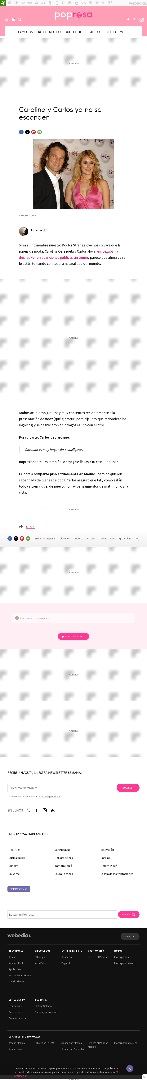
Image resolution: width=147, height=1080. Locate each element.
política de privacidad (49, 796)
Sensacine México (71, 1043)
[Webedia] (19, 935)
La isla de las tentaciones (116, 874)
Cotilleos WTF (115, 32)
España (51, 538)
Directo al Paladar (98, 957)
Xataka (12, 957)
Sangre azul (62, 850)
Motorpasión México (125, 1043)
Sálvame (14, 874)
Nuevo (13, 19)
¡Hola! (30, 527)
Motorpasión (121, 957)
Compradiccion (17, 1018)
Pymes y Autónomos (47, 1012)
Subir (127, 936)
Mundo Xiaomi (16, 981)
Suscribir (128, 787)
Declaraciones (107, 538)
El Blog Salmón (43, 1006)
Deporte (79, 538)
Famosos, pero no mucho (39, 32)
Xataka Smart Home (20, 975)
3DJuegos (40, 957)
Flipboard (33, 132)
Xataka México (17, 1043)
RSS (53, 810)
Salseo (94, 32)
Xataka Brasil (16, 1049)
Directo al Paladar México (98, 1044)
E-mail (39, 132)
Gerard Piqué (108, 866)
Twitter (134, 19)
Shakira (13, 866)
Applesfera (15, 969)
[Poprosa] (73, 15)
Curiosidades (17, 858)
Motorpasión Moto (124, 963)
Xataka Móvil (16, 963)
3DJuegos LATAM (44, 1043)
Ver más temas (19, 889)
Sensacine (67, 957)
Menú (6, 19)
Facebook (128, 19)
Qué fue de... (75, 32)
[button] (38, 230)
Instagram (141, 19)
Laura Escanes (64, 874)
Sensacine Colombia (73, 1049)
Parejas (91, 538)
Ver (75, 636)
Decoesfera (15, 1012)
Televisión (65, 538)
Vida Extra (40, 963)
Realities (14, 850)
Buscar (19, 19)
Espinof (65, 963)
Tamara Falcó (63, 866)
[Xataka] (3, 3)
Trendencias (16, 1006)
